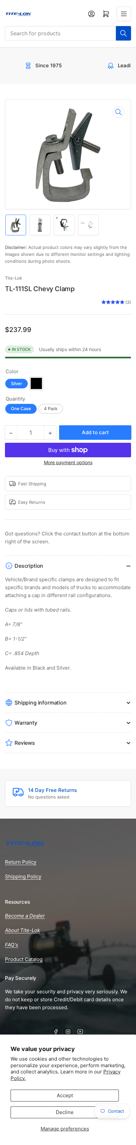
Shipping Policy (23, 876)
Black (36, 383)
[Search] (123, 33)
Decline (65, 1112)
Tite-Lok (13, 278)
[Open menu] (124, 14)
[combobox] (68, 33)
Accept (65, 1095)
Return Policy (20, 862)
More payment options (68, 462)
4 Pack (50, 408)
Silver (16, 383)
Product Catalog (24, 959)
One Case (21, 408)
